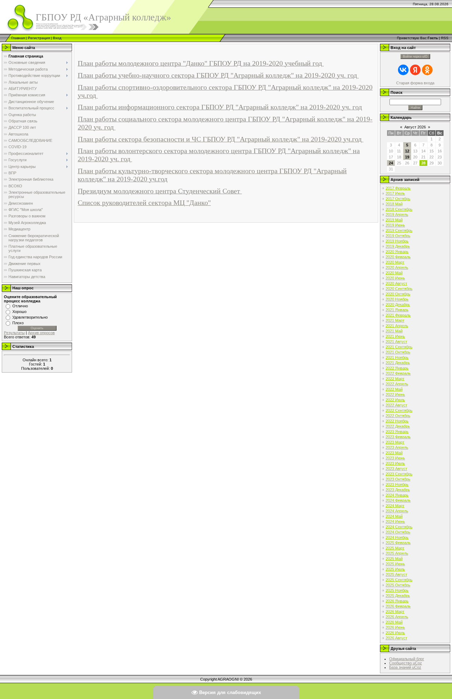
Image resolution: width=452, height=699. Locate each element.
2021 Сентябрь (399, 347)
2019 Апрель (397, 214)
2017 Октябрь (398, 199)
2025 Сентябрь (399, 580)
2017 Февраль (398, 188)
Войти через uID (415, 56)
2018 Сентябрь (399, 209)
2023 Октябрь (398, 479)
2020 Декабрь (398, 304)
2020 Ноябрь (397, 299)
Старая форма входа (415, 83)
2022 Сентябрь (399, 410)
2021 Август (396, 341)
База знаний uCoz (405, 667)
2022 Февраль (398, 373)
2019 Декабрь (398, 246)
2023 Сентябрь (399, 474)
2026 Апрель (397, 617)
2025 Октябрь (398, 585)
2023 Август (396, 468)
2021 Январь (397, 310)
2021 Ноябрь (397, 357)
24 (391, 163)
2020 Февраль (398, 257)
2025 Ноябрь (397, 590)
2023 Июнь (395, 458)
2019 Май (394, 220)
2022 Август (396, 405)
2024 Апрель (397, 511)
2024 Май (394, 516)
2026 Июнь (395, 627)
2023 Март (395, 442)
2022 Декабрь (398, 426)
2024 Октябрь (398, 532)
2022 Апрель (397, 384)
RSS (444, 38)
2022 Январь (397, 368)
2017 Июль (395, 193)
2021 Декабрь (398, 363)
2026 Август (396, 638)
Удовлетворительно (30, 317)
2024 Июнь (395, 521)
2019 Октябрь (398, 236)
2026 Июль (395, 633)
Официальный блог (406, 659)
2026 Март (395, 611)
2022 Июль (395, 400)
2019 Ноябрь (397, 241)
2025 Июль (395, 569)
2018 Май (394, 204)
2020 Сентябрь (399, 289)
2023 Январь (397, 431)
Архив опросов (41, 333)
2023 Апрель (397, 447)
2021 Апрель (397, 326)
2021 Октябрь (398, 352)
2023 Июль (395, 463)
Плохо (18, 323)
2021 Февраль (398, 315)
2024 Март (395, 506)
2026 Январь (397, 601)
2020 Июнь (395, 278)
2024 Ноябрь (397, 537)
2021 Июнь (395, 336)
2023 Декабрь (398, 490)
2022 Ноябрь (397, 421)
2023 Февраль (398, 437)
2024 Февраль (398, 500)
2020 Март (395, 262)
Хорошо (19, 311)
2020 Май (394, 273)
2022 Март (395, 378)
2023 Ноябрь (397, 484)
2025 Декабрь (398, 595)
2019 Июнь (395, 225)
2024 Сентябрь (399, 527)
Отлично (20, 306)
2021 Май (394, 331)
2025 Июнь (395, 564)
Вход (57, 38)
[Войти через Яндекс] (415, 70)
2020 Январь (397, 251)
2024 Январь (397, 495)
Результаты (14, 333)
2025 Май (394, 558)
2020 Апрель (397, 267)
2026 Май (394, 622)
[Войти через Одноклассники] (427, 70)
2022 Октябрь (398, 416)
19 (407, 157)
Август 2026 (415, 127)
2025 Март (395, 548)
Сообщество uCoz (405, 663)
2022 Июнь (395, 394)
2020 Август (396, 283)
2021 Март (395, 320)
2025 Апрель (397, 553)
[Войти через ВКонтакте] (403, 70)
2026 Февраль (398, 606)
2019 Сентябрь (399, 230)
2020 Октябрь (398, 294)
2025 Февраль (398, 543)
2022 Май (394, 389)
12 (407, 151)
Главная (18, 38)
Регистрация (39, 38)
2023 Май (394, 453)
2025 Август (396, 574)
